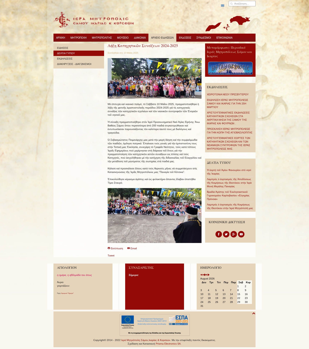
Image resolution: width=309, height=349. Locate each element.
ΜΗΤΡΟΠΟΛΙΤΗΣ (102, 37)
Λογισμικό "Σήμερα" (67, 293)
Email (133, 248)
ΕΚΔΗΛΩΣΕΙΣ (65, 58)
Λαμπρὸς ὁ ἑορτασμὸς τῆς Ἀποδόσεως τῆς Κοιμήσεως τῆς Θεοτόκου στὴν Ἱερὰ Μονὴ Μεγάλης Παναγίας (229, 183)
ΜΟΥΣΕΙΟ (123, 37)
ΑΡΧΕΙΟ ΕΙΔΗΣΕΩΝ (162, 37)
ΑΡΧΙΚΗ (60, 37)
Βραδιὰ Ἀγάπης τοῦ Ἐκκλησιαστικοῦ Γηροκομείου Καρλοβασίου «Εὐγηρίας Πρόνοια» (228, 195)
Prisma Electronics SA (168, 343)
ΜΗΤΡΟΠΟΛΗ (78, 37)
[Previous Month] (204, 275)
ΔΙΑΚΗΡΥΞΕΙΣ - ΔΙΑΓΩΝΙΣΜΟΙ (74, 64)
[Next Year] (206, 275)
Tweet (111, 255)
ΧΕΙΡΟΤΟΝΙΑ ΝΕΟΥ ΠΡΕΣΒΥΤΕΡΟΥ (228, 94)
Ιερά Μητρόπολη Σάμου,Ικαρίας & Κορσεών (145, 340)
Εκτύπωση (117, 248)
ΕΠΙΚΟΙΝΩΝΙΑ (224, 37)
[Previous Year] (201, 275)
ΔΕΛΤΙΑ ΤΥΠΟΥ (66, 53)
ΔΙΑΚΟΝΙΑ (140, 37)
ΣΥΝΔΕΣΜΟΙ (204, 37)
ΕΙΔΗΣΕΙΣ (62, 47)
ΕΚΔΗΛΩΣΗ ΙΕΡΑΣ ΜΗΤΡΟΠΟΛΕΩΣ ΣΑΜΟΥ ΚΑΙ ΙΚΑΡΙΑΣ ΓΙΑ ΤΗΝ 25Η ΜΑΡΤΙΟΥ (227, 104)
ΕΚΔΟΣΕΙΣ (185, 37)
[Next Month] (208, 275)
